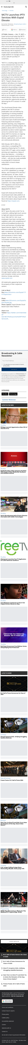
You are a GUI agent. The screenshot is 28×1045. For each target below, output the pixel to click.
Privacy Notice (22, 375)
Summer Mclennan (8, 24)
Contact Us (4, 1031)
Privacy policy (5, 1014)
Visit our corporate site (17, 996)
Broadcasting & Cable (20, 24)
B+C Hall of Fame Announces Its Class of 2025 (14, 962)
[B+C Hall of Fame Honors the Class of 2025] (14, 951)
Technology (4, 10)
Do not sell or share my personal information (13, 1035)
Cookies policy (5, 1017)
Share (5, 29)
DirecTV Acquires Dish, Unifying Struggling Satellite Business (14, 969)
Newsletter (23, 29)
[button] (2, 6)
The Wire (11, 10)
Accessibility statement (8, 1021)
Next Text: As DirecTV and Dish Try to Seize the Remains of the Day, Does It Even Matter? (15, 977)
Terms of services (20, 373)
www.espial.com (7, 278)
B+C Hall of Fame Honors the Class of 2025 (15, 955)
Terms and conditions (7, 1007)
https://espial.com (13, 201)
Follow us (15, 29)
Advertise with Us (6, 1028)
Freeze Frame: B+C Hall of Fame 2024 (14, 985)
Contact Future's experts (8, 1011)
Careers (4, 1024)
